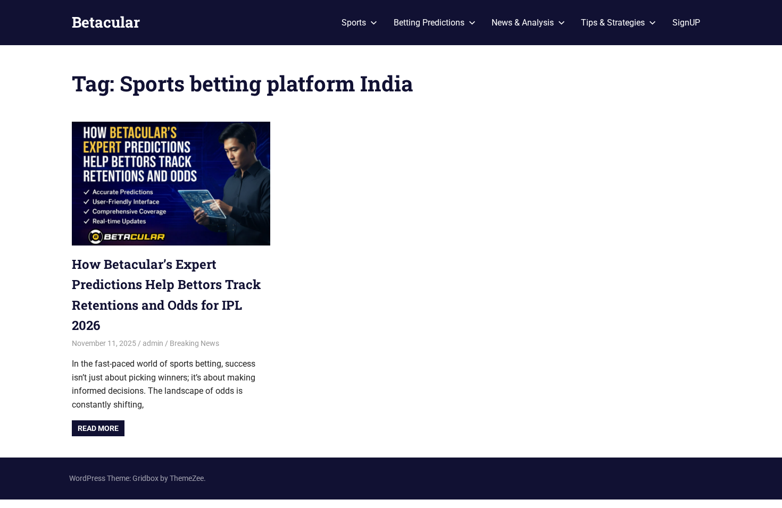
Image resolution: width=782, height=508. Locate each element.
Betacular (106, 22)
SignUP (686, 23)
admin (153, 343)
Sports (354, 23)
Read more (98, 428)
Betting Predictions (429, 23)
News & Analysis (523, 23)
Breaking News (194, 343)
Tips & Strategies (613, 23)
